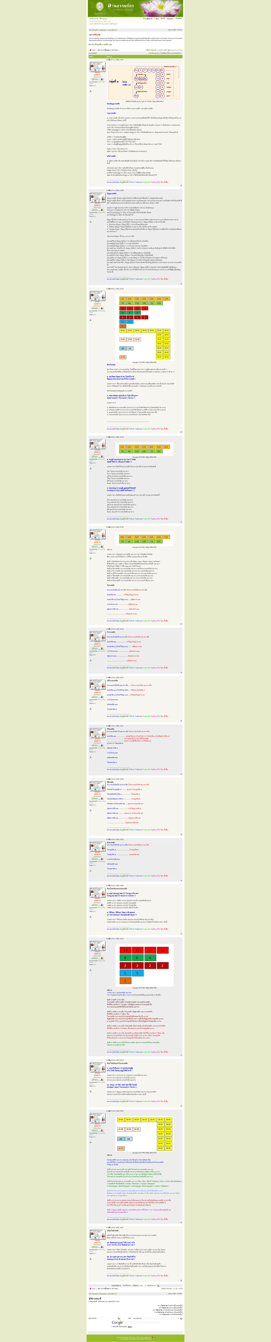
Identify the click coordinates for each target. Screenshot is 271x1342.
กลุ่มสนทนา (103, 30)
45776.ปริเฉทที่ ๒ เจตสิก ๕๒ (100, 44)
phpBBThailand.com (146, 1339)
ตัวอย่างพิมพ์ (92, 53)
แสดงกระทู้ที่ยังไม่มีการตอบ (96, 24)
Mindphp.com (135, 1339)
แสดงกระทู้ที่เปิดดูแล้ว (111, 24)
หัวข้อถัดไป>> (177, 53)
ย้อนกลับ (153, 50)
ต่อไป (165, 50)
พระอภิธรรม (113, 30)
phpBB (126, 1337)
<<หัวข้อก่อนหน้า (153, 53)
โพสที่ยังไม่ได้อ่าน (166, 53)
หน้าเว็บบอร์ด (93, 30)
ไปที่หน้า (148, 50)
